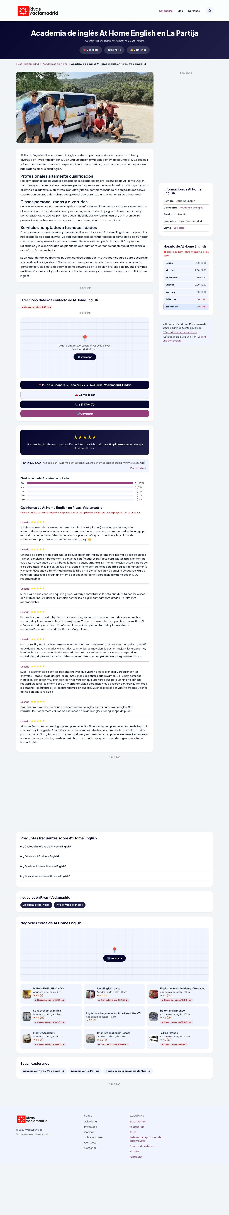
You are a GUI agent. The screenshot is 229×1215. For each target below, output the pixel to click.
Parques (135, 1151)
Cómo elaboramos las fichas (180, 332)
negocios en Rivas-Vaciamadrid (43, 1071)
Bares (133, 1132)
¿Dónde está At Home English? (41, 856)
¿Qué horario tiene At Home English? (44, 866)
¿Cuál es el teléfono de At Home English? (47, 846)
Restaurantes (138, 1121)
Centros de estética (142, 1146)
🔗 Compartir (85, 413)
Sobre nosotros (93, 1137)
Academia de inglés (191, 207)
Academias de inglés (55, 64)
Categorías (165, 10)
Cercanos (194, 10)
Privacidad (90, 1127)
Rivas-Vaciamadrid (27, 64)
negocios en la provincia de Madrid (128, 1071)
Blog (180, 10)
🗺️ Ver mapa (84, 356)
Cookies (89, 1132)
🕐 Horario (114, 50)
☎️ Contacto (91, 50)
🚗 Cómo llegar (85, 394)
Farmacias (136, 1156)
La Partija (179, 228)
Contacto (90, 1142)
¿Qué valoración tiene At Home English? (46, 876)
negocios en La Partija (85, 1071)
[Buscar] (209, 10)
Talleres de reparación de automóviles (145, 1139)
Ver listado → (138, 468)
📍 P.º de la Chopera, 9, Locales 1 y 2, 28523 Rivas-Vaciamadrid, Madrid (84, 384)
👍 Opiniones (138, 50)
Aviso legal (90, 1121)
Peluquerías (137, 1127)
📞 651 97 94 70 (85, 404)
